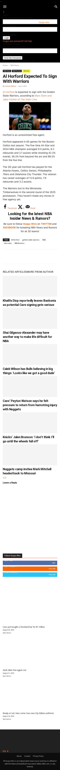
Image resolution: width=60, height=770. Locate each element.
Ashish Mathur (10, 86)
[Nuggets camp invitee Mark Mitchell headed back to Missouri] (30, 454)
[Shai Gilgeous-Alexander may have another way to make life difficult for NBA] (30, 318)
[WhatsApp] (25, 256)
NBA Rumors (17, 71)
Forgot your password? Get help (17, 41)
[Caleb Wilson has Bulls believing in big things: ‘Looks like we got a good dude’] (30, 354)
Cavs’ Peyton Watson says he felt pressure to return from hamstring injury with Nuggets (30, 405)
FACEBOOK (9, 227)
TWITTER (46, 223)
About (19, 756)
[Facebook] (7, 256)
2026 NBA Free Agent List (14, 670)
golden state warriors (30, 240)
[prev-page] (4, 478)
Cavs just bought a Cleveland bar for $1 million (24, 627)
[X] (16, 256)
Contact (27, 756)
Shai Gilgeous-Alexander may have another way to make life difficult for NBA (27, 337)
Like (53, 563)
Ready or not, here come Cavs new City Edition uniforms (28, 713)
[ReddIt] (34, 256)
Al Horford (9, 92)
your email (7, 54)
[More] (53, 256)
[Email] (44, 256)
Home (5, 65)
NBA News (14, 65)
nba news (8, 243)
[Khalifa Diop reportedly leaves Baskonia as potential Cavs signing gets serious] (30, 286)
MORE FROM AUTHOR (40, 271)
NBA (43, 240)
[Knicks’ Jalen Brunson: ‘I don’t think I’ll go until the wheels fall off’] (30, 422)
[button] (4, 6)
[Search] (56, 6)
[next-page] (6, 478)
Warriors (26, 71)
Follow (52, 569)
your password (9, 34)
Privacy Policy (38, 756)
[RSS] (5, 751)
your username (9, 25)
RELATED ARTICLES (15, 271)
